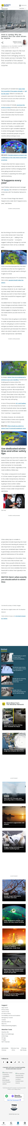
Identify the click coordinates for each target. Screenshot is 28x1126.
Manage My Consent (7, 1017)
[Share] (2, 42)
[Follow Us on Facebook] (3, 1062)
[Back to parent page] (4, 7)
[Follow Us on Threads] (19, 1062)
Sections (21, 8)
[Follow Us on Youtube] (11, 1062)
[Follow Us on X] (23, 1062)
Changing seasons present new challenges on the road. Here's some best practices (14, 157)
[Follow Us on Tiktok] (15, 1062)
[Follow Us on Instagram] (7, 1062)
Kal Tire (6, 190)
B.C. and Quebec (21, 403)
